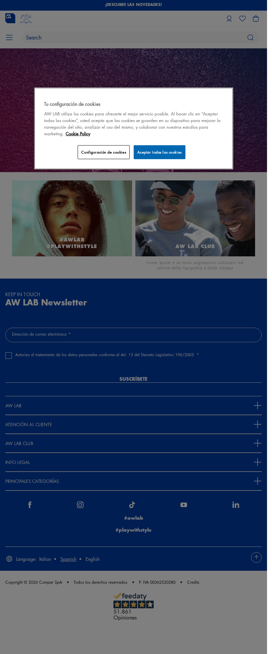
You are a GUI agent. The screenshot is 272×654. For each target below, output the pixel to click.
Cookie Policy (78, 133)
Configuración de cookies (103, 152)
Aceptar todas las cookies (159, 152)
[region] (133, 128)
